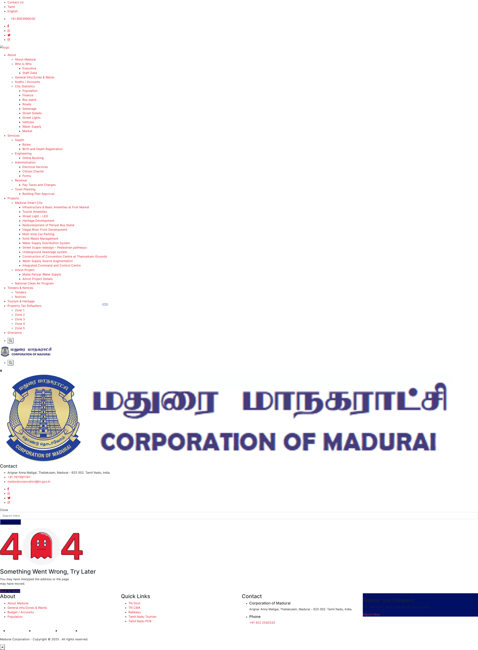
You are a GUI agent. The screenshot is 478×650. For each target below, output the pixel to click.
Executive (29, 68)
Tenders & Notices (20, 288)
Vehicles (28, 122)
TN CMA (134, 608)
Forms (26, 176)
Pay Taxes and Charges (39, 185)
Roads (26, 104)
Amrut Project (25, 270)
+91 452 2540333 (262, 622)
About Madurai (25, 59)
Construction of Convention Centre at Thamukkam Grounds (64, 256)
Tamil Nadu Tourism (142, 616)
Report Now (371, 614)
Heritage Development (38, 220)
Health (19, 140)
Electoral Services (35, 167)
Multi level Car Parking (38, 234)
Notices (20, 297)
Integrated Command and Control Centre (51, 265)
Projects (13, 198)
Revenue (21, 180)
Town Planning (25, 189)
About (11, 55)
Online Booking (33, 158)
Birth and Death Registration (42, 149)
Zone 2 (20, 315)
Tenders (20, 292)
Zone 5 (20, 328)
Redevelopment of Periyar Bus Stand (48, 225)
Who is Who (23, 64)
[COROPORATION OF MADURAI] (4, 47)
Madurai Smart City (29, 203)
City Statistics (25, 86)
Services (13, 135)
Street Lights (31, 117)
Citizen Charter (33, 171)
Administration (25, 162)
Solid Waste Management (40, 238)
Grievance (14, 332)
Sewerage (29, 108)
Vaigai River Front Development (44, 229)
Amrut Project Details (37, 279)
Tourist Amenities (34, 211)
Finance (27, 95)
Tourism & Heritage (21, 301)
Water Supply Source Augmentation (47, 261)
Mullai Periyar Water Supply (41, 274)
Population (30, 91)
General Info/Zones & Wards (34, 77)
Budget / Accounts (20, 612)
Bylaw (26, 144)
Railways (134, 612)
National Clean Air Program (34, 283)
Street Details (32, 113)
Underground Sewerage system (44, 252)
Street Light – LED (35, 216)
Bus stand (29, 100)
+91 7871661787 (18, 477)
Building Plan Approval (38, 194)
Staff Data (29, 73)
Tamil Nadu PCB (139, 621)
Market (27, 131)
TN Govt (134, 603)
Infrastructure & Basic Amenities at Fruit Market (55, 207)
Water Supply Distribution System (46, 243)
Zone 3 (20, 319)
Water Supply (31, 126)
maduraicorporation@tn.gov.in (28, 481)
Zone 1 (19, 310)
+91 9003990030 (22, 19)
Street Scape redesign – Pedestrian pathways (54, 247)
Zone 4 (20, 323)
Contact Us (15, 2)
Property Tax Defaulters (24, 306)
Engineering (23, 153)
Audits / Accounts (27, 82)
